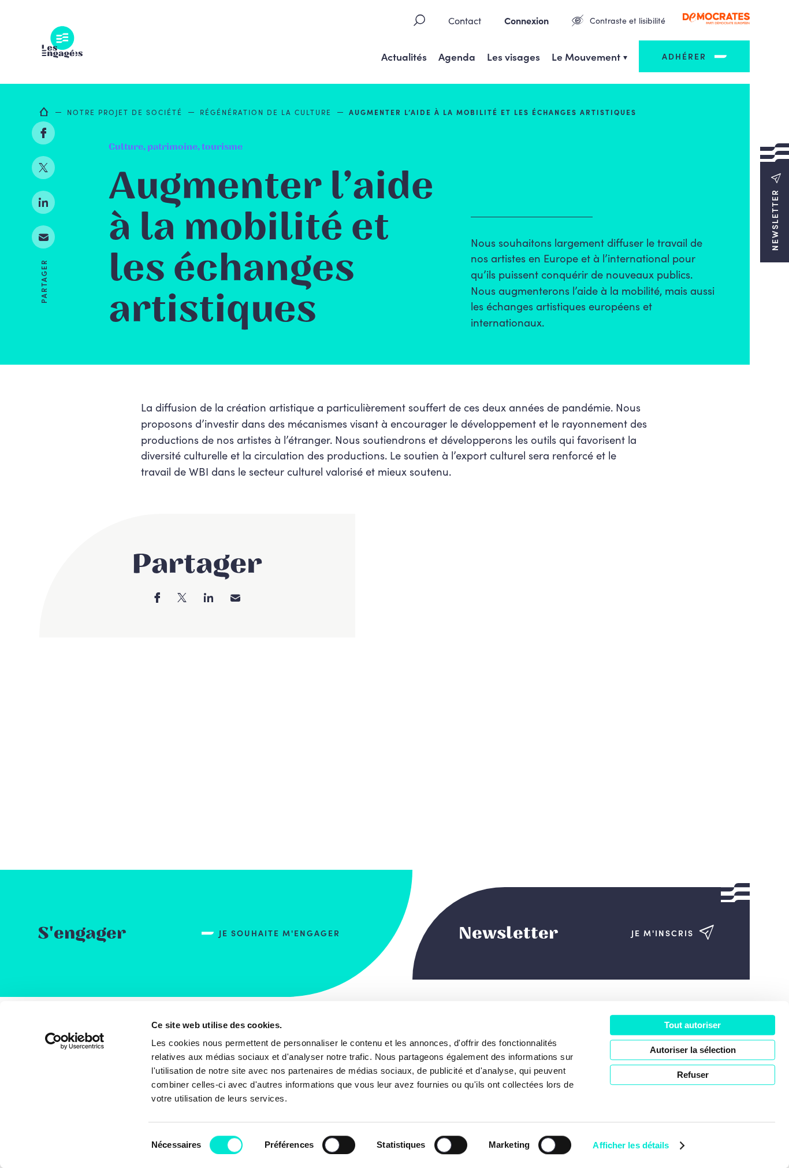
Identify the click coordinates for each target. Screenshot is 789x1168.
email (43, 237)
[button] (774, 202)
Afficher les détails (631, 1145)
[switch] (338, 1145)
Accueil (44, 111)
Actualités (404, 56)
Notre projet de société (125, 112)
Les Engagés (62, 42)
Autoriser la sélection (693, 1050)
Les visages (513, 56)
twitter (43, 167)
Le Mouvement (586, 56)
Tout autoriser (692, 1025)
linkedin (43, 202)
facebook (43, 132)
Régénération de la (266, 112)
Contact (464, 20)
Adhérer (684, 56)
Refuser (693, 1075)
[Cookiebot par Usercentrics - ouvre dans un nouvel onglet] (74, 1041)
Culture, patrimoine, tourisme (176, 147)
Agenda (456, 56)
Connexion (526, 20)
